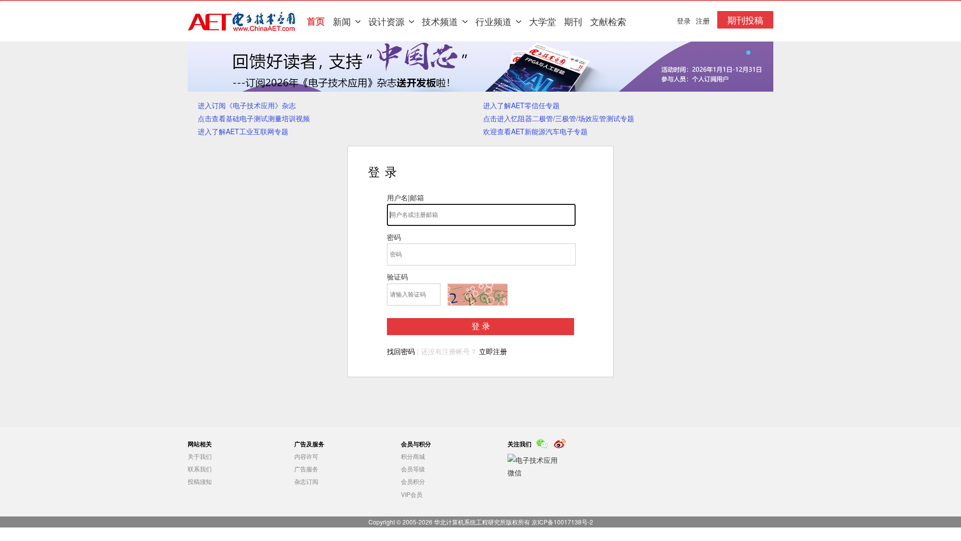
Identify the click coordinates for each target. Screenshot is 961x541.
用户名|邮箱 (405, 197)
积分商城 (413, 456)
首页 (316, 21)
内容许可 (306, 456)
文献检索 (608, 21)
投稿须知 (200, 481)
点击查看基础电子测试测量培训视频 (254, 118)
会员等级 (413, 468)
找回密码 (401, 351)
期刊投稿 (745, 19)
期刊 (573, 21)
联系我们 (200, 468)
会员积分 (413, 481)
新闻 (342, 21)
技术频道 (440, 21)
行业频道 (493, 21)
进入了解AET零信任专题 (521, 105)
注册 (703, 21)
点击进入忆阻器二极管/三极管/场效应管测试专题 (558, 118)
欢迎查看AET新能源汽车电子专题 (535, 131)
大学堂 (542, 21)
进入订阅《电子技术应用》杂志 (247, 105)
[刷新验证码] (477, 295)
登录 (482, 326)
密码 (394, 237)
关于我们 (200, 456)
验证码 (397, 277)
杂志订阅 (306, 481)
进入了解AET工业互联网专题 (243, 131)
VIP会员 (411, 494)
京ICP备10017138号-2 (562, 521)
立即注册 (493, 351)
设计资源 (386, 21)
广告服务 (306, 468)
